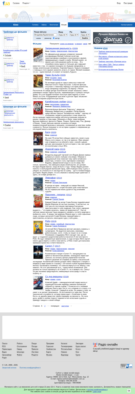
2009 (75, 48)
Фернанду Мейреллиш (61, 106)
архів (85, 44)
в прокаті (78, 44)
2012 (69, 195)
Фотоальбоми (66, 349)
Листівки (35, 352)
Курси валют (81, 346)
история (53, 78)
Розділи (26, 3)
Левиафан (50, 178)
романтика (64, 104)
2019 (62, 149)
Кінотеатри (54, 25)
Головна (16, 3)
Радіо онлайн (108, 344)
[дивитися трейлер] (11, 41)
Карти (48, 352)
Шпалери (8, 106)
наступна (65, 306)
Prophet (8, 125)
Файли (19, 355)
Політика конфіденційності (30, 368)
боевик (53, 51)
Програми (50, 343)
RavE (23, 66)
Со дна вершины (53, 276)
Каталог (64, 343)
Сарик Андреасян (59, 226)
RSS (4, 346)
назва (38, 38)
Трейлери (8, 32)
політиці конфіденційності (97, 390)
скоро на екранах (67, 44)
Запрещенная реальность (13, 122)
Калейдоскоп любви (55, 101)
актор (57, 38)
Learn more (97, 392)
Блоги (78, 349)
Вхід (118, 3)
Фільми (64, 25)
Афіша (44, 25)
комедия (53, 135)
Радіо (4, 358)
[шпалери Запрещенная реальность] (11, 115)
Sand (7, 97)
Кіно (77, 352)
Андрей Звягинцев (59, 183)
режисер (47, 38)
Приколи (35, 349)
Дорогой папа (52, 149)
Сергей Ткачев (58, 199)
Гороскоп (49, 346)
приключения (62, 51)
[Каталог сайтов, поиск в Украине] (126, 365)
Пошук (34, 343)
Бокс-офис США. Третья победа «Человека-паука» (111, 65)
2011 (69, 102)
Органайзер (6, 355)
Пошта (4, 343)
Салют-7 (49, 246)
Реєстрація (128, 3)
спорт (58, 279)
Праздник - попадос (55, 194)
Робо (47, 221)
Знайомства (51, 349)
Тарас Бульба (23, 62)
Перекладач (7, 349)
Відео (4, 352)
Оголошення (22, 346)
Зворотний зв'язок (9, 368)
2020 (53, 132)
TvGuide (8, 55)
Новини (64, 352)
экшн (60, 78)
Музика (49, 355)
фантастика (73, 51)
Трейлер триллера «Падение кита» (112, 61)
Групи (78, 355)
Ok (129, 391)
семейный (62, 152)
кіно (105, 48)
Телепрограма (66, 346)
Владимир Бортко (59, 80)
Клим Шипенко (58, 251)
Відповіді (64, 355)
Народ (19, 349)
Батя (47, 132)
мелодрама (54, 104)
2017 (57, 246)
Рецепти (35, 355)
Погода (34, 346)
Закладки (79, 343)
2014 (59, 178)
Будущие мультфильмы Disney (111, 70)
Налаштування (126, 25)
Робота (19, 343)
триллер (71, 249)
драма (52, 181)
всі (89, 44)
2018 (66, 277)
